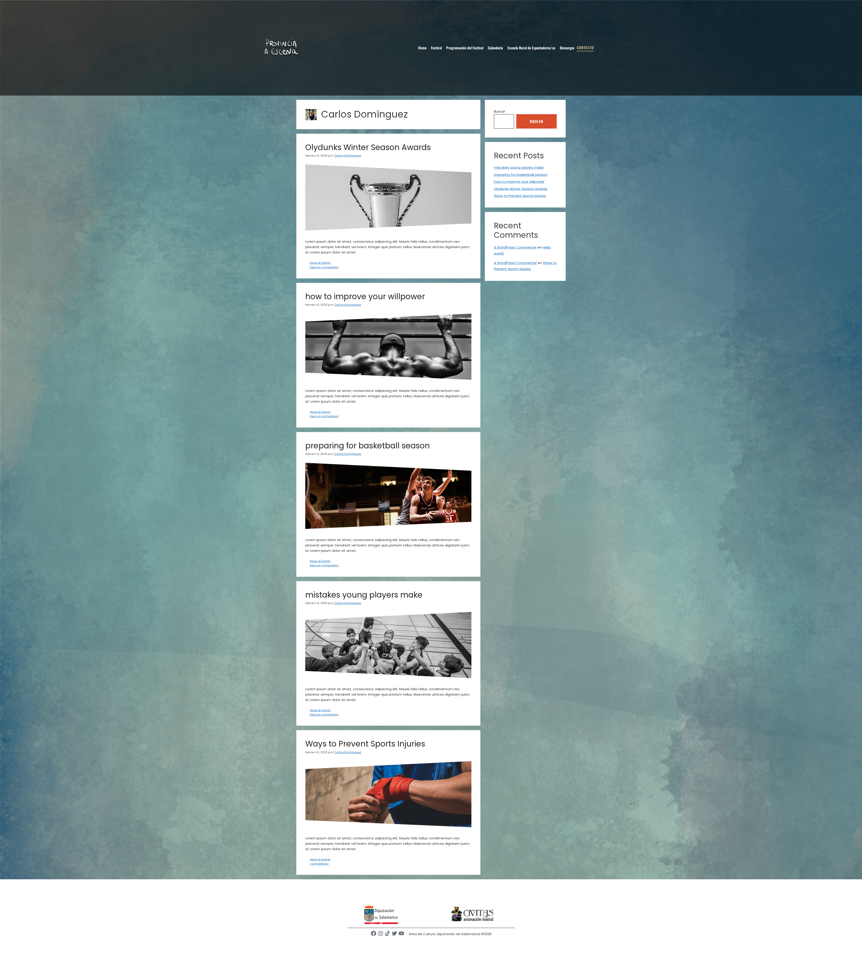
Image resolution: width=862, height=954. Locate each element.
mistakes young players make (363, 594)
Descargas (567, 47)
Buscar (499, 111)
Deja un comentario (324, 267)
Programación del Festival (464, 47)
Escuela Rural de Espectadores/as (531, 47)
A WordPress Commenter (515, 247)
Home (422, 47)
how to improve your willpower (365, 296)
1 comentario (319, 864)
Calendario (495, 47)
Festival (436, 47)
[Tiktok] (387, 933)
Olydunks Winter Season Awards (368, 147)
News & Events (320, 263)
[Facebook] (373, 933)
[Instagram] (380, 933)
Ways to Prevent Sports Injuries (365, 743)
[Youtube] (401, 933)
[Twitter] (394, 933)
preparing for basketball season (367, 445)
